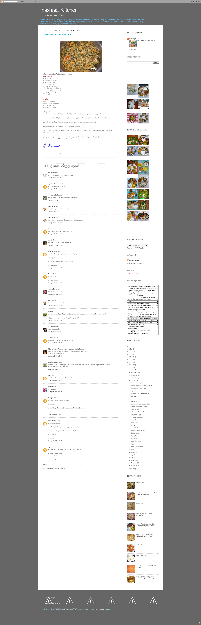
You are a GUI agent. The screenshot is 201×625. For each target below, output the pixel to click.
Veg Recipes (69, 20)
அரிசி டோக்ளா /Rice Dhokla (139, 406)
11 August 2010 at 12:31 (55, 223)
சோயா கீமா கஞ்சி (136, 441)
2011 (131, 365)
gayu (49, 447)
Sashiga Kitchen (59, 9)
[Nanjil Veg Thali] (143, 221)
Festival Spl (136, 22)
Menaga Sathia (53, 251)
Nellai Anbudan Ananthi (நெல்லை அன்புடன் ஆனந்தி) (64, 349)
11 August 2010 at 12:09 (55, 189)
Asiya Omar (52, 206)
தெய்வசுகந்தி (52, 289)
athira (50, 300)
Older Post (118, 464)
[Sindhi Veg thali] (132, 210)
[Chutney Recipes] (132, 94)
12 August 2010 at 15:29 (55, 441)
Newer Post (47, 464)
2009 (131, 469)
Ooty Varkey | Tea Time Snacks (146, 40)
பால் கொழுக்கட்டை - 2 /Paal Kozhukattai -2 (144, 514)
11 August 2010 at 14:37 (55, 245)
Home (42, 20)
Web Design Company (67, 609)
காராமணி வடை (135, 401)
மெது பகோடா (134, 391)
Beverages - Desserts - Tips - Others (115, 22)
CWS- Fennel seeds (64, 139)
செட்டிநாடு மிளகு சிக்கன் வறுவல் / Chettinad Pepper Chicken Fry (145, 577)
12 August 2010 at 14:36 (55, 391)
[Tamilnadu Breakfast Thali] (132, 156)
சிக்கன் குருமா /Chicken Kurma (140, 393)
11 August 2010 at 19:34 (55, 320)
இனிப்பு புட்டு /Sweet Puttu (138, 388)
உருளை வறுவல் (140, 482)
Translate (142, 248)
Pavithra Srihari (53, 195)
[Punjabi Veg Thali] (132, 199)
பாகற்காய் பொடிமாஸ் (58, 34)
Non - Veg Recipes (54, 20)
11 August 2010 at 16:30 (55, 305)
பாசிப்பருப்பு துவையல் (137, 417)
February (134, 463)
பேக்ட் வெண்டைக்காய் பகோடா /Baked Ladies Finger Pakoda (147, 493)
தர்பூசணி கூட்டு (135, 433)
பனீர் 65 (133, 425)
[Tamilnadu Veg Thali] (143, 144)
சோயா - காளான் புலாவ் (137, 446)
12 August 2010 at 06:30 (55, 356)
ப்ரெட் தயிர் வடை (135, 436)
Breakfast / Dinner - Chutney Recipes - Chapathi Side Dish (99, 20)
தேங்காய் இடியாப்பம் (141, 555)
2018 (131, 346)
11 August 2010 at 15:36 (55, 268)
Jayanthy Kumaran (54, 184)
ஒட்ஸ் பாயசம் (139, 503)
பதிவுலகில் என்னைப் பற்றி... (138, 430)
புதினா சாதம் (134, 422)
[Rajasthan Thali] (132, 173)
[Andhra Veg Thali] (143, 156)
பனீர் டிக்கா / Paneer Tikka (138, 412)
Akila (49, 375)
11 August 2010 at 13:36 (55, 234)
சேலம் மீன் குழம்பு (135, 409)
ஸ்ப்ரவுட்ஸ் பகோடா (136, 428)
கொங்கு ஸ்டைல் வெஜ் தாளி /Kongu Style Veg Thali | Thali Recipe (146, 525)
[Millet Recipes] (143, 97)
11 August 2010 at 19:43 (55, 331)
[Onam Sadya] (143, 199)
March (133, 460)
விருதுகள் (133, 444)
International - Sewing (48, 24)
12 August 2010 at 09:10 (55, 369)
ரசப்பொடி (133, 396)
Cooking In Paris (134, 39)
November (134, 372)
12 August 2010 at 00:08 (55, 343)
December (134, 370)
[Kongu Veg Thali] (132, 188)
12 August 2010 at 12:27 (55, 380)
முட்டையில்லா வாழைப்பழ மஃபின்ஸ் (140, 404)
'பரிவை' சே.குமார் (53, 362)
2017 (131, 349)
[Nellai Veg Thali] (143, 188)
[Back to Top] (199, 623)
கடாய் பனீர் (134, 398)
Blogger (76, 608)
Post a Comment (51, 460)
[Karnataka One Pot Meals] (143, 173)
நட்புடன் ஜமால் (52, 326)
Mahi (49, 311)
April (132, 457)
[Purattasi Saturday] (143, 210)
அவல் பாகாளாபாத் (136, 383)
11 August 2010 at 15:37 (55, 283)
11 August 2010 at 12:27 (55, 211)
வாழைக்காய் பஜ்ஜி (136, 414)
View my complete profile (134, 263)
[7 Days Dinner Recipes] (143, 109)
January (133, 465)
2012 (131, 362)
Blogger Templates (97, 609)
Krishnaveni (52, 338)
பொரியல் (62, 154)
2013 (131, 359)
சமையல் (55, 154)
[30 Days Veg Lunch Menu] (143, 123)
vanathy (50, 386)
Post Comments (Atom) (57, 468)
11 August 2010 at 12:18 (55, 200)
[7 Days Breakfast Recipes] (132, 109)
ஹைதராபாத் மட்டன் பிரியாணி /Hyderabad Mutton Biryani (144, 535)
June (132, 452)
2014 (131, 357)
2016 (131, 351)
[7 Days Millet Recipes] (132, 123)
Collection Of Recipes (68, 24)
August (133, 380)
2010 (131, 367)
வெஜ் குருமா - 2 (135, 438)
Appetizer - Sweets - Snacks (88, 22)
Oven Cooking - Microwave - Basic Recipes (57, 22)
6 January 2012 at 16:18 (55, 456)
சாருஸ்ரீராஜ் (51, 240)
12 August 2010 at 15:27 (55, 414)
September (134, 378)
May (132, 455)
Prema (50, 229)
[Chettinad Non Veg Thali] (132, 221)
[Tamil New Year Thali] (132, 144)
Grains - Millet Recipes (134, 20)
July (132, 450)
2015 (131, 354)
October (133, 375)
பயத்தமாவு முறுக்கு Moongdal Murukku (142, 385)
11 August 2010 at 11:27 (55, 177)
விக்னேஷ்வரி (51, 172)
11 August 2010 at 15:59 (55, 294)
